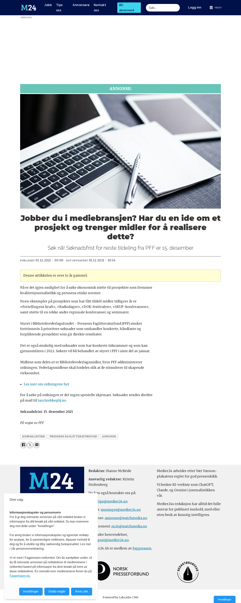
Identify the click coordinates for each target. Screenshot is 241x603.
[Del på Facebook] (23, 445)
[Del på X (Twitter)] (30, 445)
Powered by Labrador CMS (120, 597)
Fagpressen (142, 548)
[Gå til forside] (28, 8)
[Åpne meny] (216, 8)
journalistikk (33, 436)
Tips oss (59, 7)
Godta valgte (56, 591)
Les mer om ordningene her (46, 384)
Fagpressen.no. (20, 575)
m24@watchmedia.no (129, 526)
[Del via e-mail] (37, 445)
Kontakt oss (100, 7)
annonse (109, 436)
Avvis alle (81, 591)
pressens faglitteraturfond (73, 436)
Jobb (48, 5)
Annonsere (81, 5)
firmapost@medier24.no (108, 540)
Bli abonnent (126, 7)
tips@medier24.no (112, 501)
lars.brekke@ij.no (52, 400)
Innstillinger (224, 599)
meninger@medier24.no (121, 510)
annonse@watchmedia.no (126, 518)
